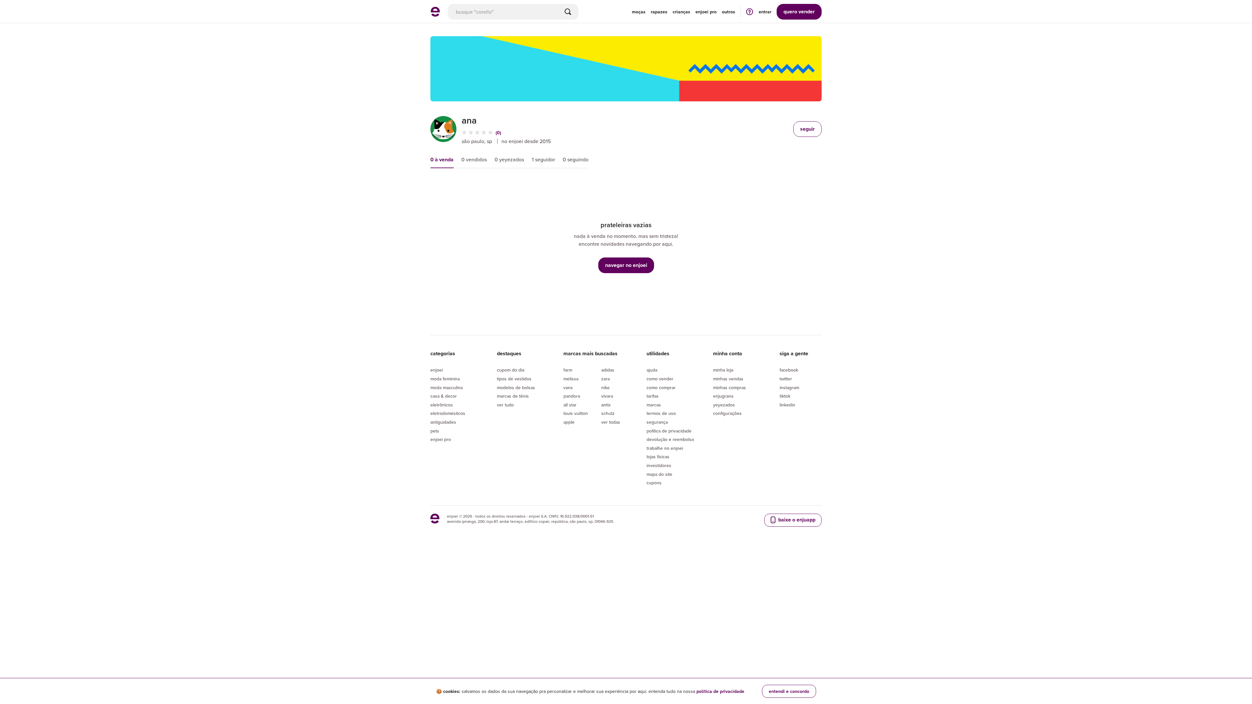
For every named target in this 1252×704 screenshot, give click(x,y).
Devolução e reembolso (670, 439)
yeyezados (724, 405)
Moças (639, 11)
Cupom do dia (510, 370)
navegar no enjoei (626, 265)
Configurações (727, 413)
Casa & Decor (443, 396)
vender (799, 11)
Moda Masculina (446, 387)
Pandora (571, 396)
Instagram (789, 387)
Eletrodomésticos (447, 413)
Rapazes (659, 11)
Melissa (570, 378)
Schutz (608, 413)
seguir (807, 129)
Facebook (789, 370)
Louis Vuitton (575, 413)
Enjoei (436, 370)
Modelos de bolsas (516, 387)
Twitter (786, 378)
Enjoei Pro (440, 439)
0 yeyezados (509, 159)
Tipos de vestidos (514, 378)
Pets (434, 431)
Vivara (607, 396)
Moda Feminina (445, 378)
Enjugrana (723, 396)
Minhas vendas (728, 378)
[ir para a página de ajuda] (749, 11)
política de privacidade (720, 691)
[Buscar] (568, 12)
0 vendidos (474, 159)
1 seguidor (543, 159)
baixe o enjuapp (796, 519)
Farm (567, 370)
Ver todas (610, 422)
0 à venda (442, 159)
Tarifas (653, 396)
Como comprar (661, 387)
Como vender (660, 378)
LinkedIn (787, 405)
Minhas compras (729, 387)
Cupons (654, 482)
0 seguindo (576, 159)
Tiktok (785, 396)
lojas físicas (658, 456)
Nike (605, 387)
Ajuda (652, 370)
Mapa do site (659, 474)
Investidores (659, 465)
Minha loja (723, 370)
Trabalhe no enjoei (665, 448)
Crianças (681, 11)
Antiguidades (443, 422)
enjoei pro (706, 11)
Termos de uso (661, 413)
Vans (568, 387)
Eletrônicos (441, 405)
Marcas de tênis (513, 396)
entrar (765, 11)
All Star (569, 405)
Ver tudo (505, 405)
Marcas (654, 405)
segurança (657, 422)
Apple (568, 422)
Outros (728, 11)
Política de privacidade (669, 431)
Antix (606, 405)
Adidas (607, 370)
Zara (605, 378)
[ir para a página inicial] (435, 14)
